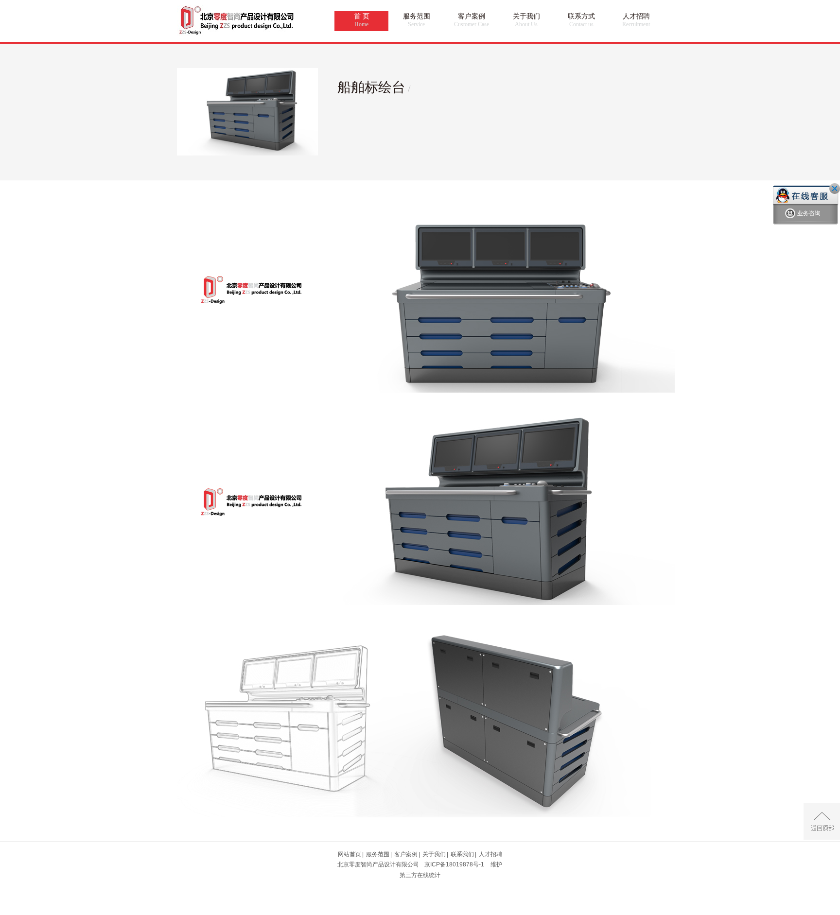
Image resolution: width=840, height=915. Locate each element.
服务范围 (416, 20)
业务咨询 (809, 213)
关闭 (834, 188)
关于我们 (526, 20)
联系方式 (581, 20)
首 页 (361, 20)
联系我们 (462, 854)
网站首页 (349, 854)
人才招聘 (636, 20)
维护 (496, 864)
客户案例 (471, 20)
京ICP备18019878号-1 (454, 864)
